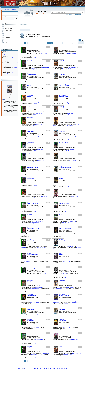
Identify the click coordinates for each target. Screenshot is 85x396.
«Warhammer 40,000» (66, 54)
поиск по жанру (69, 14)
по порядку (50, 43)
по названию (65, 43)
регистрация (6, 9)
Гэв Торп (60, 166)
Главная (6, 23)
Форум (6, 42)
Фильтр (81, 43)
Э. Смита (34, 57)
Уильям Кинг (29, 319)
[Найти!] (82, 12)
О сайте (20, 368)
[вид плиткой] (79, 40)
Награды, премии (8, 30)
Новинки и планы (8, 28)
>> (13, 112)
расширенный (78, 14)
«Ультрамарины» (38, 287)
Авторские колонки (9, 39)
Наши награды (45, 368)
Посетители (7, 37)
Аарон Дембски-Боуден (63, 142)
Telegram (58, 368)
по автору (60, 43)
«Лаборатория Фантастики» (45, 374)
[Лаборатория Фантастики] (29, 12)
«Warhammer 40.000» (38, 54)
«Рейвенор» (43, 273)
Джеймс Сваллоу (62, 84)
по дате (55, 43)
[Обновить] (17, 82)
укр (27, 368)
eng (23, 368)
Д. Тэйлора (34, 329)
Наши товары (64, 368)
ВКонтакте (52, 368)
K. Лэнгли (65, 249)
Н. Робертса (34, 81)
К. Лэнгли (34, 291)
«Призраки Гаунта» (39, 208)
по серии (76, 43)
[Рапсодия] (9, 93)
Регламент (31, 368)
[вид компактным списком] (82, 40)
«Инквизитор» (71, 246)
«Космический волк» (39, 325)
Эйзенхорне (40, 233)
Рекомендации (8, 35)
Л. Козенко (66, 69)
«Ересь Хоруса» (38, 79)
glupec (3, 99)
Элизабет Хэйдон (9, 81)
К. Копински (66, 303)
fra (25, 368)
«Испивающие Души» (71, 53)
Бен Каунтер (29, 46)
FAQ (35, 368)
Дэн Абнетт (29, 73)
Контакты (39, 368)
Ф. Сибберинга (67, 81)
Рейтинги (6, 32)
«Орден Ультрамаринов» (41, 314)
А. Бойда (33, 304)
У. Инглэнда (34, 263)
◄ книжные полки (25, 29)
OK (15, 18)
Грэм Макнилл (62, 73)
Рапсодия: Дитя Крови (9, 83)
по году (71, 43)
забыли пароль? (13, 9)
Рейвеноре (39, 259)
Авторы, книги (8, 25)
